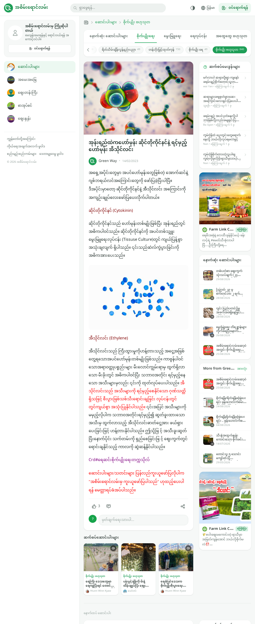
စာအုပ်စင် (25, 106)
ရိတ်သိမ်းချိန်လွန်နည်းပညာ (121, 50)
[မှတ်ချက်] (108, 506)
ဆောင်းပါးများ (29, 67)
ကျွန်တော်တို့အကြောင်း (21, 139)
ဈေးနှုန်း (24, 119)
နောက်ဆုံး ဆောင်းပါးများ (109, 36)
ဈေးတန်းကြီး (28, 93)
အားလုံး (242, 369)
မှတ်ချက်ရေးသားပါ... (118, 520)
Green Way (108, 161)
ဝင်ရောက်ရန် (42, 48)
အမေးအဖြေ (27, 80)
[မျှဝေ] (182, 506)
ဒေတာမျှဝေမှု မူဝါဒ (51, 154)
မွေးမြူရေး (172, 36)
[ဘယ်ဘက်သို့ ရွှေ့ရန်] (91, 50)
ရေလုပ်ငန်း (198, 36)
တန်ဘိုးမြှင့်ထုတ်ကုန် (164, 50)
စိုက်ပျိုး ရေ (198, 50)
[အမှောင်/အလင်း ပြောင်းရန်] (193, 8)
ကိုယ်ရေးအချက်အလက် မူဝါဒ (26, 146)
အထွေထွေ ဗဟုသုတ (231, 36)
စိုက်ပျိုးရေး (146, 36)
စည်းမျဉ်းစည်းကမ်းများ (21, 154)
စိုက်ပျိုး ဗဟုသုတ (136, 22)
